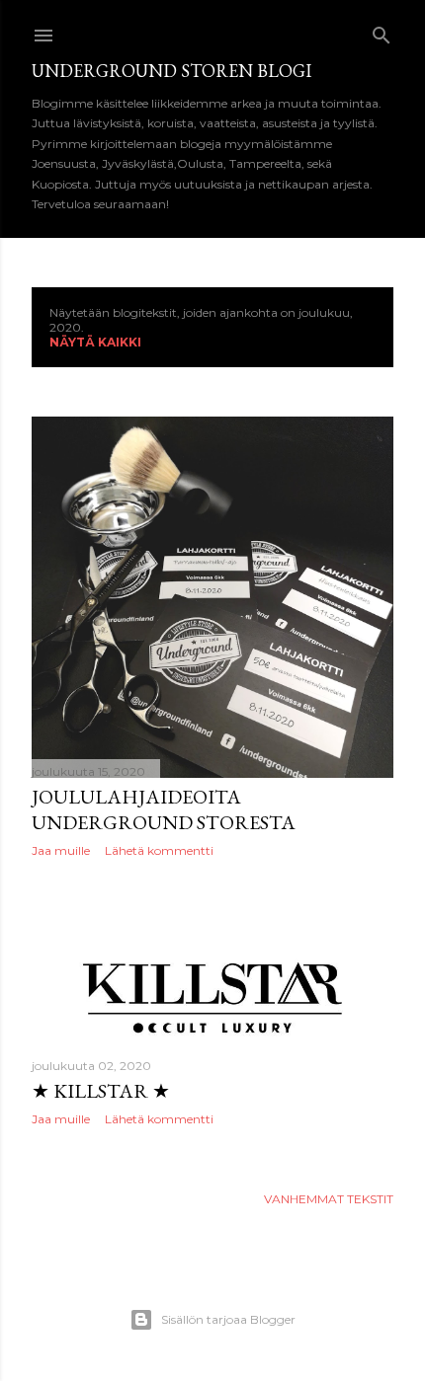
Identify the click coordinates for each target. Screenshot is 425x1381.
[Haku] (381, 31)
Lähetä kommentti (159, 850)
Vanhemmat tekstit (328, 1198)
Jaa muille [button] (61, 850)
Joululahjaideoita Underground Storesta (164, 809)
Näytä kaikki (95, 342)
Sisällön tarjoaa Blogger (228, 1319)
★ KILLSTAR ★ (101, 1091)
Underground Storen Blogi (171, 70)
